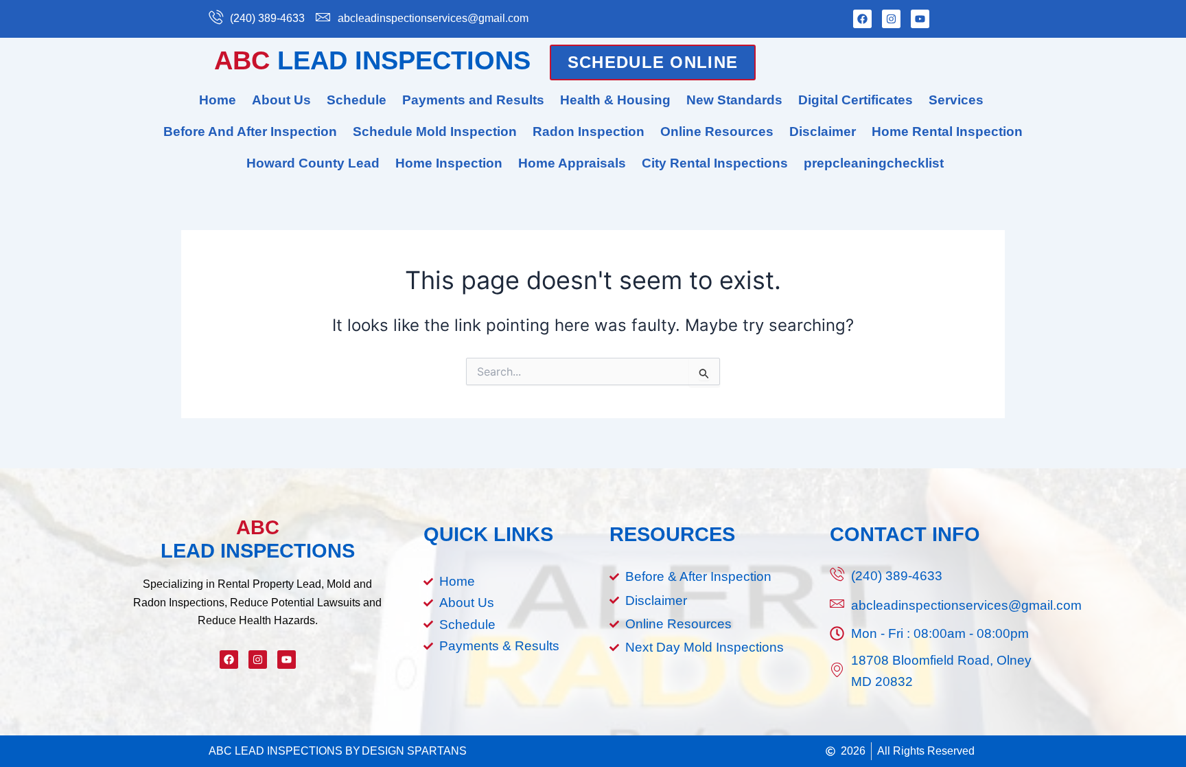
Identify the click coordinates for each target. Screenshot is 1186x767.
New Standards (734, 100)
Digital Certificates (855, 100)
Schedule (356, 100)
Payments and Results (473, 100)
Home (217, 100)
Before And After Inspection (250, 131)
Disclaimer (822, 131)
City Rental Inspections (715, 163)
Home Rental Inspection (947, 131)
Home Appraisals (572, 163)
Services (956, 100)
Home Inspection (448, 163)
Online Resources (717, 131)
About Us (281, 100)
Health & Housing (615, 100)
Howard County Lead (313, 163)
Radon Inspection (588, 131)
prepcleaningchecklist (874, 163)
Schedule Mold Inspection (435, 131)
